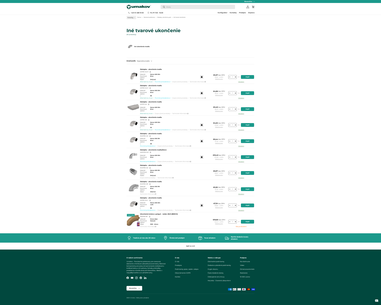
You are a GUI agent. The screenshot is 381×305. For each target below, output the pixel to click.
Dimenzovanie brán (247, 269)
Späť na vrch (190, 246)
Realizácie (243, 273)
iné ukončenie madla (142, 46)
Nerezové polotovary (149, 17)
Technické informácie (197, 82)
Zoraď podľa (131, 61)
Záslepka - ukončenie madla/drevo (153, 150)
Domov (139, 17)
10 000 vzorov (245, 277)
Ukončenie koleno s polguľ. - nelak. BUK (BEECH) (159, 214)
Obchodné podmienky (216, 261)
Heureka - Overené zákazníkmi (219, 280)
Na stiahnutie (245, 261)
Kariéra (177, 277)
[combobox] (198, 7)
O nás (177, 261)
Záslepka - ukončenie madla (151, 69)
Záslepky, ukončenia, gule (164, 17)
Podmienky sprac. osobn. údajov (187, 269)
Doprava (251, 13)
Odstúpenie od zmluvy (216, 277)
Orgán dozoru (213, 269)
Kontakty (233, 13)
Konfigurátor (222, 13)
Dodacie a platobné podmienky (219, 265)
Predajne (242, 13)
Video (242, 265)
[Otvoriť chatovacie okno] (376, 301)
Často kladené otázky (215, 273)
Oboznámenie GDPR (182, 273)
